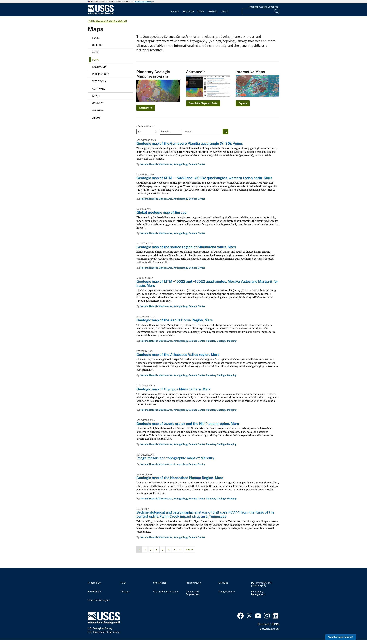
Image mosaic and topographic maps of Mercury (175, 458)
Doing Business (226, 591)
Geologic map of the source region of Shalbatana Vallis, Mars (186, 247)
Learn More (145, 107)
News (201, 11)
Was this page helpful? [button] (340, 637)
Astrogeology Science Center (107, 20)
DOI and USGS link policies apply (261, 584)
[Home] (101, 13)
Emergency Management (258, 593)
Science (174, 11)
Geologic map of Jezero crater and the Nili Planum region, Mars (187, 424)
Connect (213, 11)
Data (95, 52)
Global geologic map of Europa (161, 212)
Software (98, 88)
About (225, 11)
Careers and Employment (192, 593)
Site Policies (159, 583)
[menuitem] (174, 10)
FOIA (123, 583)
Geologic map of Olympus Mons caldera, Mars (173, 389)
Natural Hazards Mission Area (156, 164)
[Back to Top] (356, 629)
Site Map (223, 583)
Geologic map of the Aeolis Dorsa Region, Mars (174, 320)
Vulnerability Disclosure (166, 591)
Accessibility (94, 583)
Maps (95, 59)
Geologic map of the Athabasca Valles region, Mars (177, 354)
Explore (242, 103)
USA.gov (125, 591)
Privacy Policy (193, 583)
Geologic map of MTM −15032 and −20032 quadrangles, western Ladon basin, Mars (204, 178)
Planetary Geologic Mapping (221, 341)
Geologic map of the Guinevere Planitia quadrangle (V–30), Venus (189, 143)
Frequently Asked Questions (263, 6)
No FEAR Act (95, 591)
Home (95, 38)
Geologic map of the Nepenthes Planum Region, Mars (179, 478)
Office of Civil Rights (99, 600)
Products (188, 11)
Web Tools (99, 81)
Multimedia (99, 67)
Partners (98, 110)
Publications (100, 74)
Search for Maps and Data (203, 103)
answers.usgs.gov (269, 629)
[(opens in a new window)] (240, 615)
